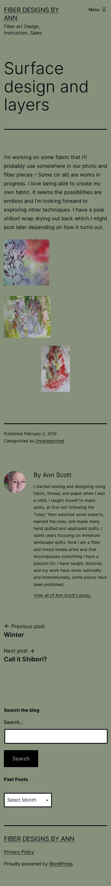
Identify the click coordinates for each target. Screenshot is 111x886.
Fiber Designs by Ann (39, 839)
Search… (13, 722)
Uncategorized (49, 440)
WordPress (61, 863)
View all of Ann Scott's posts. (62, 595)
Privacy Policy (19, 852)
